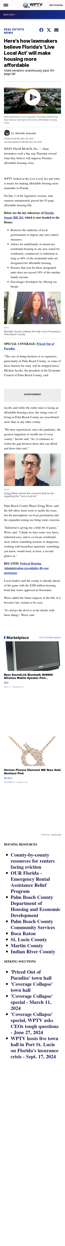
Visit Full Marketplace (50, 637)
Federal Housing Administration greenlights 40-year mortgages (26, 568)
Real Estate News (14, 31)
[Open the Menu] (5, 5)
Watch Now (55, 5)
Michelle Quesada (25, 133)
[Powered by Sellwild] (56, 835)
